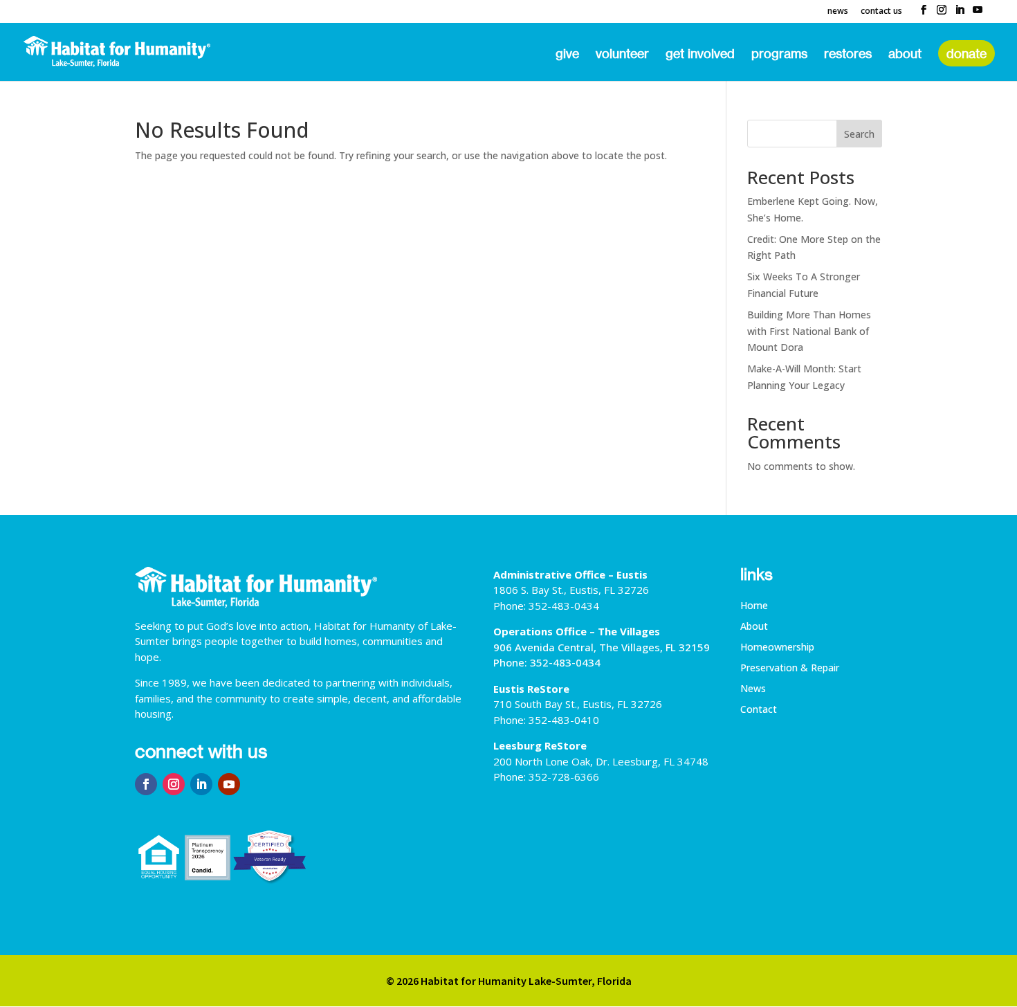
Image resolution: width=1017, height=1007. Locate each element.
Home (754, 606)
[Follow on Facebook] (146, 784)
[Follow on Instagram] (174, 784)
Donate (966, 53)
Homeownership (777, 647)
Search (859, 133)
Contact (758, 710)
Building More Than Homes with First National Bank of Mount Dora (809, 331)
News (837, 12)
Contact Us (881, 12)
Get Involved (700, 54)
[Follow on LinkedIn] (201, 784)
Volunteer (622, 54)
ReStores (848, 54)
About (905, 54)
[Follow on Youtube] (229, 784)
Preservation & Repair (789, 668)
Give (567, 54)
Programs (779, 54)
